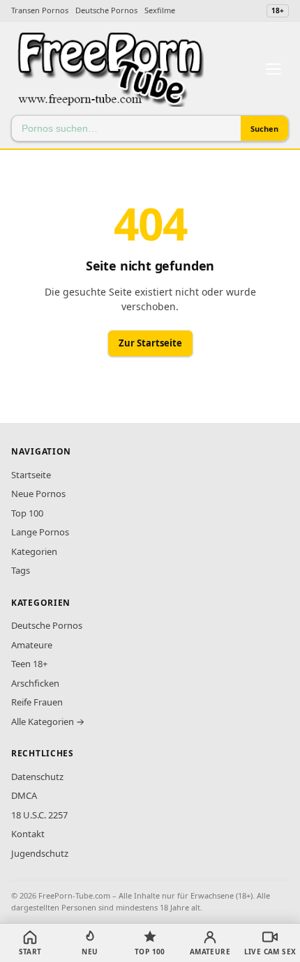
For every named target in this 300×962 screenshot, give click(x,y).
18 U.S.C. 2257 (39, 815)
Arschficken (35, 683)
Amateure (31, 645)
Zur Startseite (150, 343)
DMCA (24, 795)
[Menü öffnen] (273, 69)
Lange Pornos (40, 532)
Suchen (264, 128)
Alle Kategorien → (47, 721)
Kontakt (28, 833)
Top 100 (27, 513)
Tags (20, 570)
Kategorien (34, 551)
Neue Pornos (38, 493)
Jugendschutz (39, 853)
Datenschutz (37, 776)
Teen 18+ (29, 663)
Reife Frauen (37, 702)
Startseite (31, 474)
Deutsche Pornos (106, 10)
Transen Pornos (39, 10)
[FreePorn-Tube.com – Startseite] (109, 69)
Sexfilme (159, 10)
